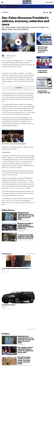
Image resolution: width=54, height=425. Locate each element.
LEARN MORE (6, 152)
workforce (9, 81)
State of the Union (20, 64)
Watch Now (48, 2)
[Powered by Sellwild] (33, 329)
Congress (5, 12)
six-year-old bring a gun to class (15, 178)
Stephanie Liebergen (11, 55)
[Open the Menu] (2, 2)
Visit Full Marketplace (30, 253)
